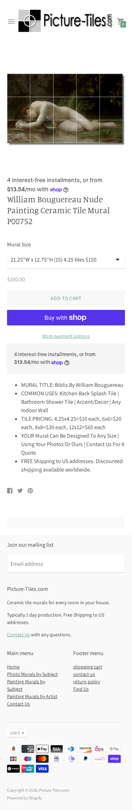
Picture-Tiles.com (54, 790)
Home (13, 667)
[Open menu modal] (11, 21)
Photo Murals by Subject (32, 674)
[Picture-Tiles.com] (66, 21)
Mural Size (19, 244)
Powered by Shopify (24, 797)
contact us (84, 674)
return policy (86, 681)
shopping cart (87, 667)
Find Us (81, 689)
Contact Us (18, 634)
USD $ (15, 733)
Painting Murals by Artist (32, 696)
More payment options (66, 336)
